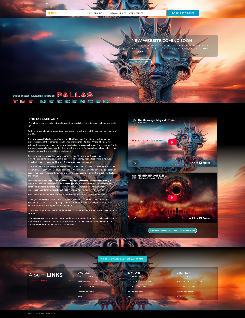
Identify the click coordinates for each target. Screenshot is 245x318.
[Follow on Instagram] (197, 5)
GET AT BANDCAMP (139, 62)
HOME (164, 5)
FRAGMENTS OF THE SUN (90, 282)
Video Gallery (136, 13)
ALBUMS (98, 13)
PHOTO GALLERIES (116, 13)
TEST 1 (174, 5)
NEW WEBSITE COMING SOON (162, 40)
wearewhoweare (86, 292)
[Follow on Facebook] (189, 5)
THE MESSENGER (86, 277)
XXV (80, 297)
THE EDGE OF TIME (87, 287)
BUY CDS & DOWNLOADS (183, 13)
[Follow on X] (193, 5)
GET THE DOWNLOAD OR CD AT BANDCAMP (172, 230)
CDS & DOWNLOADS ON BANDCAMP (123, 259)
